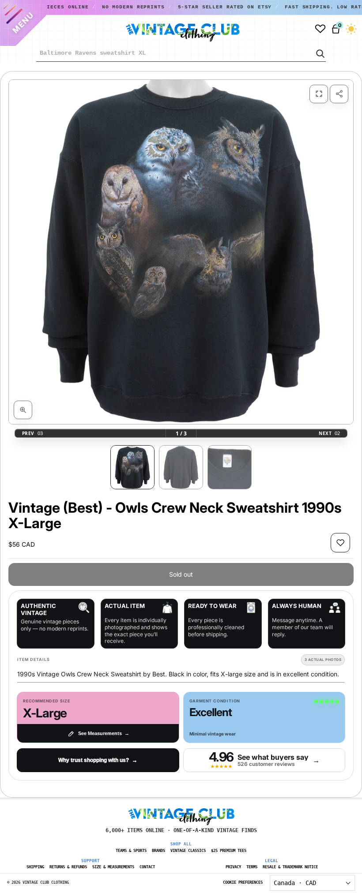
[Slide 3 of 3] (229, 467)
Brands (158, 850)
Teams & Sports (131, 850)
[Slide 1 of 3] (132, 467)
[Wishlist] (320, 29)
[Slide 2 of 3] (181, 467)
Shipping (35, 867)
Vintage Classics (188, 850)
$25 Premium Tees (228, 850)
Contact (147, 867)
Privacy (233, 867)
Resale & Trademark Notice (290, 867)
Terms (251, 867)
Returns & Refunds (68, 867)
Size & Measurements (113, 867)
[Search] (319, 53)
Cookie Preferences (243, 882)
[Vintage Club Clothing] (173, 29)
